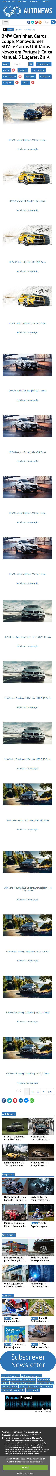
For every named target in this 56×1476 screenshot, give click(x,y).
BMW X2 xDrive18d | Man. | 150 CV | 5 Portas (27, 201)
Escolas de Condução (40, 1386)
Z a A (25, 82)
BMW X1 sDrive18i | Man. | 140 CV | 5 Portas (27, 452)
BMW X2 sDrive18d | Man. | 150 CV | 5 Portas (27, 323)
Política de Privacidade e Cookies (27, 1431)
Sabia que (7, 1235)
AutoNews (7, 1114)
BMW (5, 70)
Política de (25, 1473)
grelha (10, 29)
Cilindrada (44, 76)
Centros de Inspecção (13, 1390)
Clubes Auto (32, 1390)
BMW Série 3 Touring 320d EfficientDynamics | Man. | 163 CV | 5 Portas (28, 889)
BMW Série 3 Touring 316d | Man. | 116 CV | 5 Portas (27, 1073)
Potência (29, 76)
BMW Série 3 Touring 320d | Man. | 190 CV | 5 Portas (27, 951)
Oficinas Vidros (9, 1386)
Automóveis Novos (31, 1375)
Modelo (22, 70)
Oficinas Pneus (46, 1382)
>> (50, 1091)
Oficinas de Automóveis (23, 1382)
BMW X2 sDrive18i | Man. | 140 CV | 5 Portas (27, 262)
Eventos (6, 1295)
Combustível (38, 70)
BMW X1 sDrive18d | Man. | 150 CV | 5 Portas (27, 513)
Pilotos (23, 1386)
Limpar (6, 64)
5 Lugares (7, 82)
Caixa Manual (8, 76)
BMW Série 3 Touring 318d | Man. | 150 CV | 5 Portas (27, 1012)
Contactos (6, 1431)
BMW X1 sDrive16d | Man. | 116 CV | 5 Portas (27, 574)
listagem (19, 29)
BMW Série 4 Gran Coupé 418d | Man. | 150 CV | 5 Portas (27, 759)
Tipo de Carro (43, 64)
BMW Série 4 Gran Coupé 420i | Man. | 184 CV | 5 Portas (28, 637)
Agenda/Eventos (10, 1375)
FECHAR (25, 1467)
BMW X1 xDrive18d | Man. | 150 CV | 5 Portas (27, 390)
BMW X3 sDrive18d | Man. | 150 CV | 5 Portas (27, 140)
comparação (30, 29)
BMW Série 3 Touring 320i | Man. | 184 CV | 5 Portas (28, 820)
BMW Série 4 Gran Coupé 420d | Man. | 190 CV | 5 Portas (27, 698)
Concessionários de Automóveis (18, 1379)
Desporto (7, 1174)
